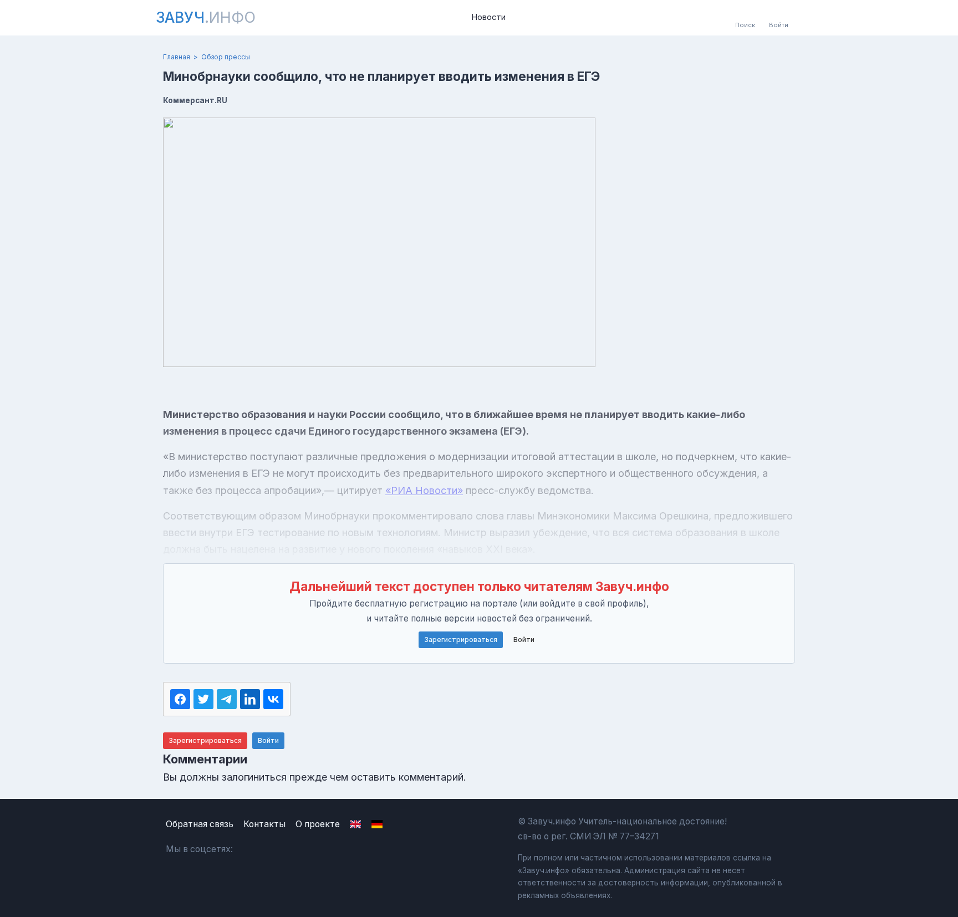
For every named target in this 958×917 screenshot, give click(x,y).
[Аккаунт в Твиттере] (304, 849)
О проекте (317, 824)
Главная (176, 57)
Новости (488, 17)
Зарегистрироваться (460, 639)
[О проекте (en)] (355, 824)
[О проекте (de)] (377, 824)
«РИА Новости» (424, 490)
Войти (523, 639)
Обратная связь (199, 824)
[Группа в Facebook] (277, 849)
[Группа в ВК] (251, 849)
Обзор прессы (225, 57)
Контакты (264, 824)
